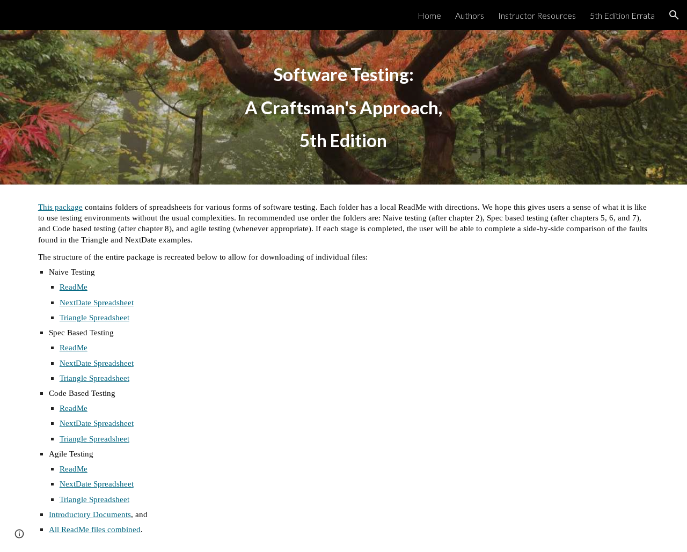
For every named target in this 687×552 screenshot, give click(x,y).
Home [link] (429, 15)
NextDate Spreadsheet (97, 302)
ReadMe (73, 287)
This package (60, 207)
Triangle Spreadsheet (94, 317)
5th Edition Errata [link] (622, 15)
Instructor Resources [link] (537, 15)
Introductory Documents (90, 514)
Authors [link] (469, 15)
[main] (343, 107)
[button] (674, 15)
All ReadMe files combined (95, 529)
